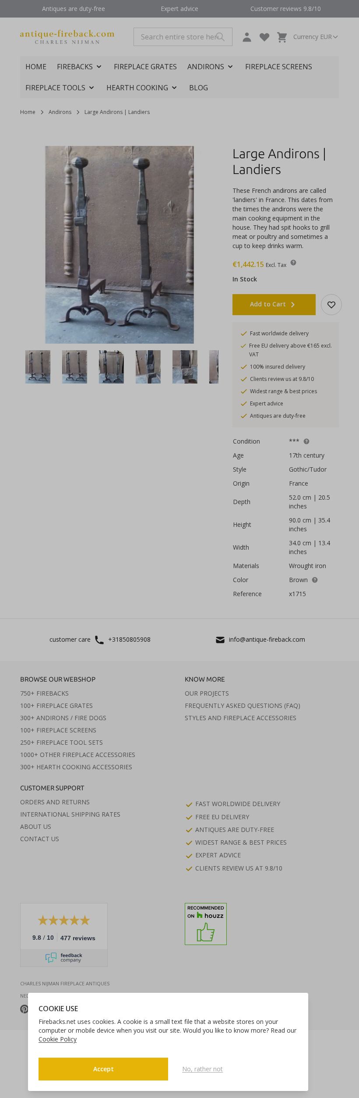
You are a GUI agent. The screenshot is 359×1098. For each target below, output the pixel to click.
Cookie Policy (58, 1039)
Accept (103, 1069)
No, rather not (202, 1069)
